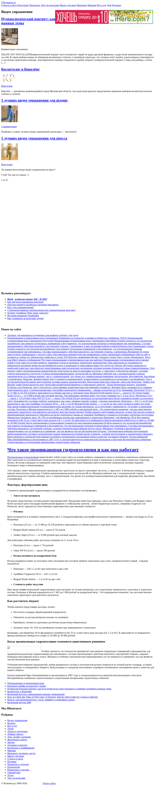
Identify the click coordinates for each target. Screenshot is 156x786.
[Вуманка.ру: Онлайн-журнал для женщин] (8, 2)
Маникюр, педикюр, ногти (21, 753)
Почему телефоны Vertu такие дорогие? (27, 313)
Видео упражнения (17, 720)
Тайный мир (13, 772)
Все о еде (101, 5)
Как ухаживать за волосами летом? (25, 318)
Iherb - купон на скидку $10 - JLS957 (27, 299)
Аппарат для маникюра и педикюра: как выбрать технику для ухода (42, 335)
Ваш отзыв (6, 86)
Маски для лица (68, 5)
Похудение (23, 5)
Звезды (11, 742)
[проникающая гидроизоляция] (24, 651)
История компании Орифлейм (23, 315)
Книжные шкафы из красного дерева (26, 686)
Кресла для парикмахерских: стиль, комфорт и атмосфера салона (41, 699)
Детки (10, 728)
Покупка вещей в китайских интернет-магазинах (33, 304)
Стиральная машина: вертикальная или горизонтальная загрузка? (41, 310)
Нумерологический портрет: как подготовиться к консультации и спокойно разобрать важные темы (59, 688)
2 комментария (9, 126)
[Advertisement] (26, 207)
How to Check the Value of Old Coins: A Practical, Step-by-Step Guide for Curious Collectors (52, 697)
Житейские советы (17, 739)
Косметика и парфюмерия (20, 748)
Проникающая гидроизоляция (23, 457)
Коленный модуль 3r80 (19, 702)
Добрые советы (15, 734)
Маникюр (82, 5)
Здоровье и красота (17, 745)
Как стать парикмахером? (20, 307)
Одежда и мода (9, 5)
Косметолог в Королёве (20, 69)
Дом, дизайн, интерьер (19, 737)
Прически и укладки (18, 764)
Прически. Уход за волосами (44, 5)
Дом (109, 5)
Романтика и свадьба (18, 769)
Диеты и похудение (17, 731)
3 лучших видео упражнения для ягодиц (34, 100)
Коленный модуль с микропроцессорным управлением (36, 694)
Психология (13, 767)
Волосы (11, 723)
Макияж (92, 5)
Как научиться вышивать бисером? (25, 302)
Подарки (116, 5)
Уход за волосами (16, 778)
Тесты (10, 775)
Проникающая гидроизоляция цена (25, 683)
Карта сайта (49, 783)
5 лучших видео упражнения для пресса (34, 138)
